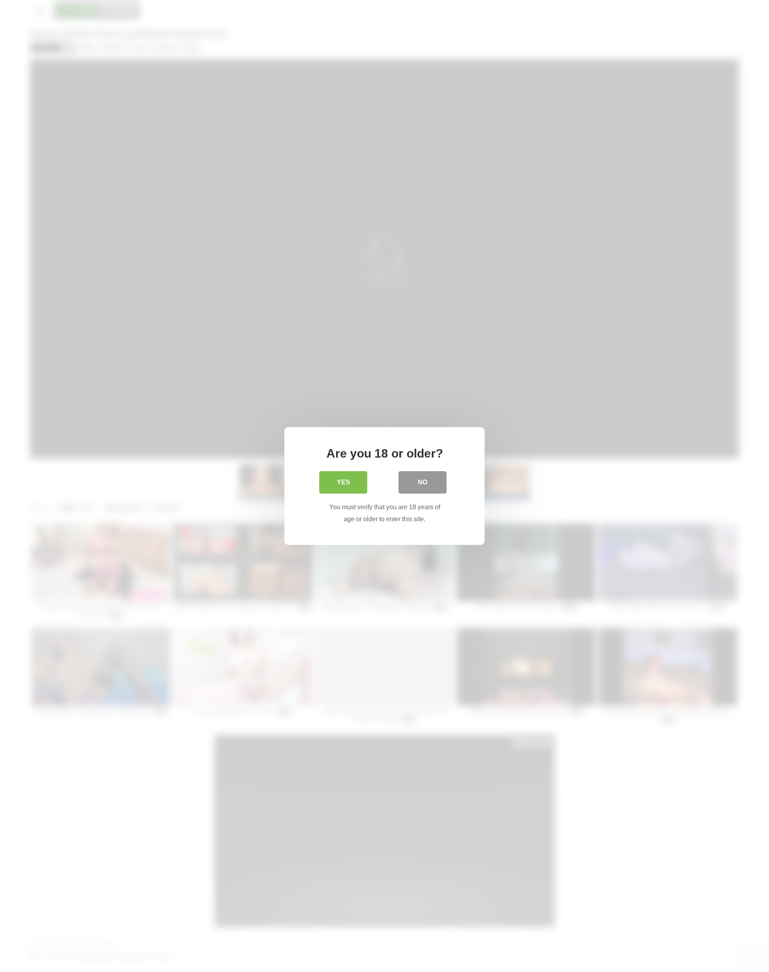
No (422, 482)
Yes (343, 482)
